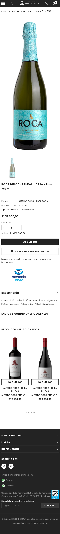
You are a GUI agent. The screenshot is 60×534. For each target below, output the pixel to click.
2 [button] (28, 412)
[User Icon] (46, 3)
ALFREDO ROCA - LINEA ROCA (33, 201)
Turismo (9, 485)
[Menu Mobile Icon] (3, 3)
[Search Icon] (11, 3)
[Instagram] (11, 466)
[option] (30, 83)
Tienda (9, 480)
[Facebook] (3, 466)
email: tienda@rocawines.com (17, 474)
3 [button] (31, 412)
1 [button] (26, 412)
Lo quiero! (15, 382)
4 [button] (34, 412)
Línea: (4, 201)
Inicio (4, 11)
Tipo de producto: (11, 209)
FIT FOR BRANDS (39, 523)
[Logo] (29, 3)
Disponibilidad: (9, 205)
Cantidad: (7, 222)
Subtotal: (6, 233)
